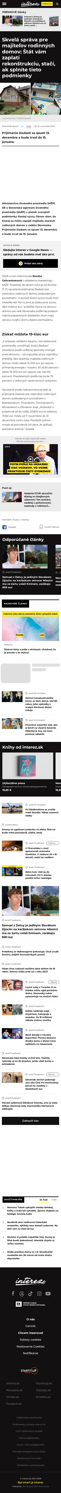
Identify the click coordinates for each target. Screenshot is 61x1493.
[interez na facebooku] (12, 1292)
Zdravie (53, 982)
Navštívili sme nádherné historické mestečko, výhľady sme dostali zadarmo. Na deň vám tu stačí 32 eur (32, 1225)
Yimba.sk (12, 1397)
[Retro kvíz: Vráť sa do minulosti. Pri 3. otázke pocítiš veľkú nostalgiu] (12, 870)
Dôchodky (53, 1074)
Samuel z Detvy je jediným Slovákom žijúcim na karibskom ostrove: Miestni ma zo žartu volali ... (35, 21)
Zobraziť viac (30, 1120)
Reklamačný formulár (29, 1458)
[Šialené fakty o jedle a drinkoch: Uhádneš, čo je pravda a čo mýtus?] (30, 625)
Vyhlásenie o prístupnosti (30, 1465)
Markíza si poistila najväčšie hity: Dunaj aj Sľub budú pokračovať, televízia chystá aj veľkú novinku (31, 1240)
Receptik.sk (14, 1390)
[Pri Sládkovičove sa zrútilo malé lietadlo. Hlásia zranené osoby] (12, 808)
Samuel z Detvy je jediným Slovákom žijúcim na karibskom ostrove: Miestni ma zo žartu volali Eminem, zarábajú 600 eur (27, 582)
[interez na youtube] (48, 1292)
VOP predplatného (29, 1438)
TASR (28, 126)
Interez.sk (13, 1383)
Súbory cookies (30, 1339)
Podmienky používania (29, 1417)
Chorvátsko (53, 843)
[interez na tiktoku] (30, 1292)
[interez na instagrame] (39, 1292)
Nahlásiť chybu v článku (15, 519)
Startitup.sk (44, 1383)
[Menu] (4, 4)
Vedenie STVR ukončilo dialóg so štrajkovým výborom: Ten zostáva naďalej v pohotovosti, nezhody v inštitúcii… (38, 499)
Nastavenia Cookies (30, 1346)
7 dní (54, 1199)
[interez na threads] (21, 1292)
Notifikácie (30, 1353)
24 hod (44, 1199)
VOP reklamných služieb (29, 1431)
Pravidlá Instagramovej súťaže (29, 1451)
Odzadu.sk (43, 1390)
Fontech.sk (14, 1404)
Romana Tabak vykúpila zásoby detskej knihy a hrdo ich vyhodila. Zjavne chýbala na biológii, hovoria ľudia (32, 1210)
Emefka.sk (43, 1397)
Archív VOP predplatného (31, 1444)
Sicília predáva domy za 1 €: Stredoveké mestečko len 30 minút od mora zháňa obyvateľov (30, 1255)
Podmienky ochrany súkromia (29, 1424)
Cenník (30, 1326)
